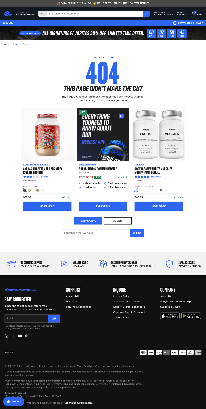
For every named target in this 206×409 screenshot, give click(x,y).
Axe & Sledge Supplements (36, 164)
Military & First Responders (129, 307)
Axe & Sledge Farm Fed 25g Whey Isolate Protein (42, 170)
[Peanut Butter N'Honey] (24, 190)
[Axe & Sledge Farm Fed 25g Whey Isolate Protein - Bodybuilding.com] (47, 134)
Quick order (47, 206)
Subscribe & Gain (170, 307)
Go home (117, 220)
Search (137, 232)
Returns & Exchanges (78, 307)
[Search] (146, 14)
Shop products (88, 220)
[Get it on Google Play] (191, 316)
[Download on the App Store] (170, 316)
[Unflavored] (136, 190)
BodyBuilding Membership (175, 301)
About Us (165, 296)
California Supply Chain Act (129, 312)
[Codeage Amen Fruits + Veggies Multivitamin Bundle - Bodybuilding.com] (158, 134)
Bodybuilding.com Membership (98, 168)
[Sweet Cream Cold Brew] (29, 190)
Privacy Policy (11, 328)
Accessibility (73, 296)
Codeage (139, 164)
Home (6, 44)
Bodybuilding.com (87, 164)
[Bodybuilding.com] (7, 13)
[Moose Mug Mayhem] (38, 190)
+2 (42, 190)
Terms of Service (29, 328)
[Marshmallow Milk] (33, 190)
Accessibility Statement (127, 301)
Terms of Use (121, 317)
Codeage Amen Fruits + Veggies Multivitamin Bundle (153, 170)
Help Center (73, 301)
